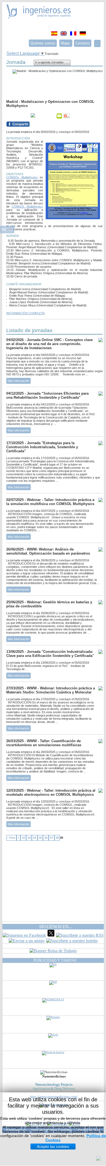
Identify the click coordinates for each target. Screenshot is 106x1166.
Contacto (83, 43)
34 (34, 837)
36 (46, 837)
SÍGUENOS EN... (55, 926)
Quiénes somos (42, 43)
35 (40, 837)
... (97, 43)
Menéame (17, 116)
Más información (18, 380)
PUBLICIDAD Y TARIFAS (54, 960)
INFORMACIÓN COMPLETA (25, 313)
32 (23, 837)
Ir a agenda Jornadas (49, 62)
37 (51, 837)
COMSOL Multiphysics (22, 177)
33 (29, 837)
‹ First (11, 837)
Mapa (66, 43)
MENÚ (7, 229)
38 (57, 837)
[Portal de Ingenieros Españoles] (39, 17)
